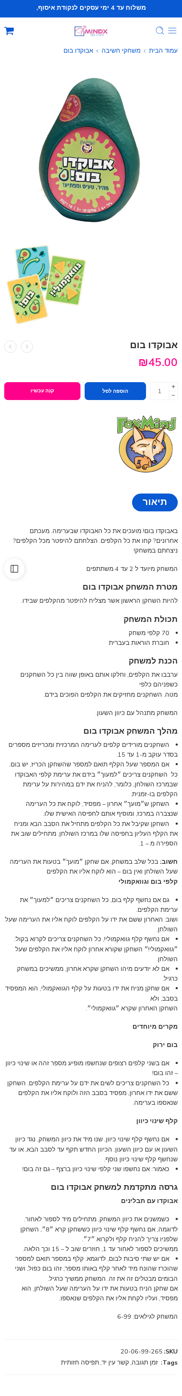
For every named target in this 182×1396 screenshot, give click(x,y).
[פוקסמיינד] (146, 444)
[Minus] (173, 395)
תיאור (155, 502)
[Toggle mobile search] (160, 30)
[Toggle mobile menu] (172, 31)
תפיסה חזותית (80, 1362)
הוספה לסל (115, 391)
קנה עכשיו (42, 390)
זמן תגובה (145, 1362)
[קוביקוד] (27, 346)
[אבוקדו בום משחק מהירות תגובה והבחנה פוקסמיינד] (91, 149)
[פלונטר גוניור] (10, 346)
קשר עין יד (115, 1362)
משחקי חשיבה (121, 50)
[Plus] (173, 386)
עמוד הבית (163, 50)
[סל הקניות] (9, 31)
